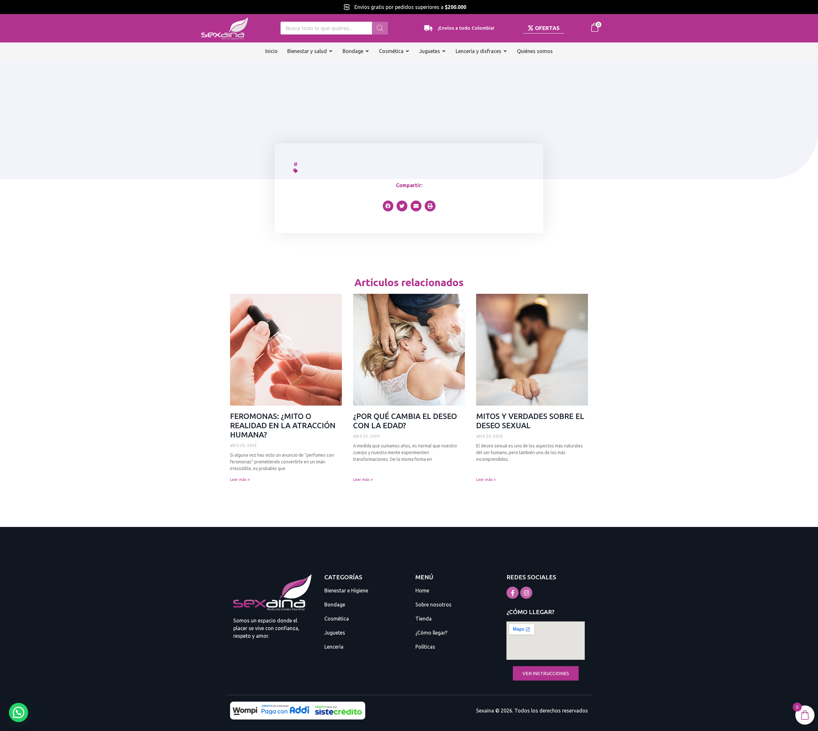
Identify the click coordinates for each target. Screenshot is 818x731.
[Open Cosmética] (407, 51)
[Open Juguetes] (444, 51)
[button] (388, 206)
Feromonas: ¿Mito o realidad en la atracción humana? (283, 425)
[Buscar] (380, 28)
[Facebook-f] (512, 593)
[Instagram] (526, 593)
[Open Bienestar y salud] (330, 51)
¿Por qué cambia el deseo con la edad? (405, 421)
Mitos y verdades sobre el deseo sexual (530, 421)
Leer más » (240, 479)
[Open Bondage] (367, 51)
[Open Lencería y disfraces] (505, 51)
